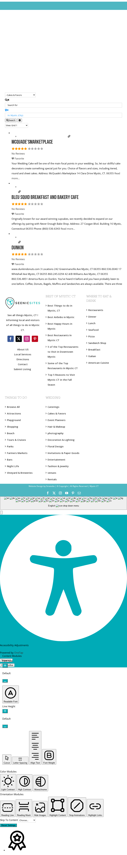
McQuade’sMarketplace (32, 142)
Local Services (22, 354)
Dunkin (18, 248)
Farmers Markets (17, 453)
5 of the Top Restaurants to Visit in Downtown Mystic (63, 351)
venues (52, 472)
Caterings (53, 406)
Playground (14, 420)
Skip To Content (9, 820)
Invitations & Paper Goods (63, 453)
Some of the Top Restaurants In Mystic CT (63, 366)
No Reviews (18, 153)
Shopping (12, 426)
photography (56, 433)
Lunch (91, 323)
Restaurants (95, 310)
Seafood (93, 329)
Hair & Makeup (56, 426)
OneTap (18, 652)
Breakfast (94, 349)
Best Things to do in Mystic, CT (60, 308)
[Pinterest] (35, 339)
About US (22, 349)
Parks (10, 446)
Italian (92, 356)
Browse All (13, 406)
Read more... (68, 228)
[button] (1, 512)
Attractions (14, 413)
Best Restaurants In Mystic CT (60, 338)
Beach (10, 433)
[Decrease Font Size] (5, 681)
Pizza (91, 336)
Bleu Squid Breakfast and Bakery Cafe (45, 197)
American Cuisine (98, 362)
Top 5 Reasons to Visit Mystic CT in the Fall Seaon (61, 379)
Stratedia (50, 486)
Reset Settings (8, 825)
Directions (23, 359)
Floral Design (56, 446)
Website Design (36, 486)
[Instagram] (27, 339)
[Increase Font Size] (5, 666)
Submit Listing (23, 369)
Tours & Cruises (16, 439)
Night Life (13, 466)
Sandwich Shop (97, 343)
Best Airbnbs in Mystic (61, 317)
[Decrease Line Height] (5, 726)
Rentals (52, 479)
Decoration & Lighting (61, 439)
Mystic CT (94, 486)
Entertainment (56, 459)
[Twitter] (19, 339)
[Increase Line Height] (5, 711)
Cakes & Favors (57, 413)
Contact (23, 364)
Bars (9, 459)
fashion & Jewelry (58, 466)
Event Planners (56, 420)
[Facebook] (10, 339)
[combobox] (63, 503)
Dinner (92, 316)
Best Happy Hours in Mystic (60, 326)
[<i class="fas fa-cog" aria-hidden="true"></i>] (19, 120)
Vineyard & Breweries (20, 472)
